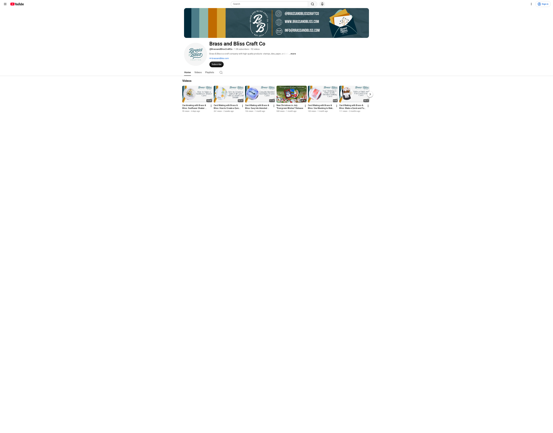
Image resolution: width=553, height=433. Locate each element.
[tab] (187, 72)
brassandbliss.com (220, 58)
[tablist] (276, 72)
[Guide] (5, 4)
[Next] (370, 94)
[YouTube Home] (17, 4)
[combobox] (270, 4)
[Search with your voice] (322, 4)
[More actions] (211, 106)
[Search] (312, 4)
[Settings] (531, 4)
